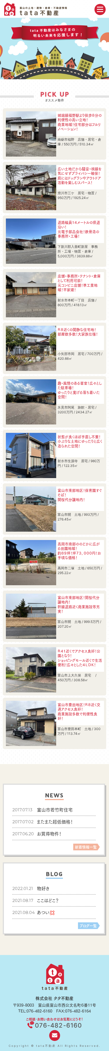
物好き (43, 888)
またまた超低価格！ (55, 821)
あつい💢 (46, 912)
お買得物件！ (49, 833)
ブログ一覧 (88, 925)
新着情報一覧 (86, 846)
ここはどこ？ (48, 900)
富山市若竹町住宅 (55, 809)
